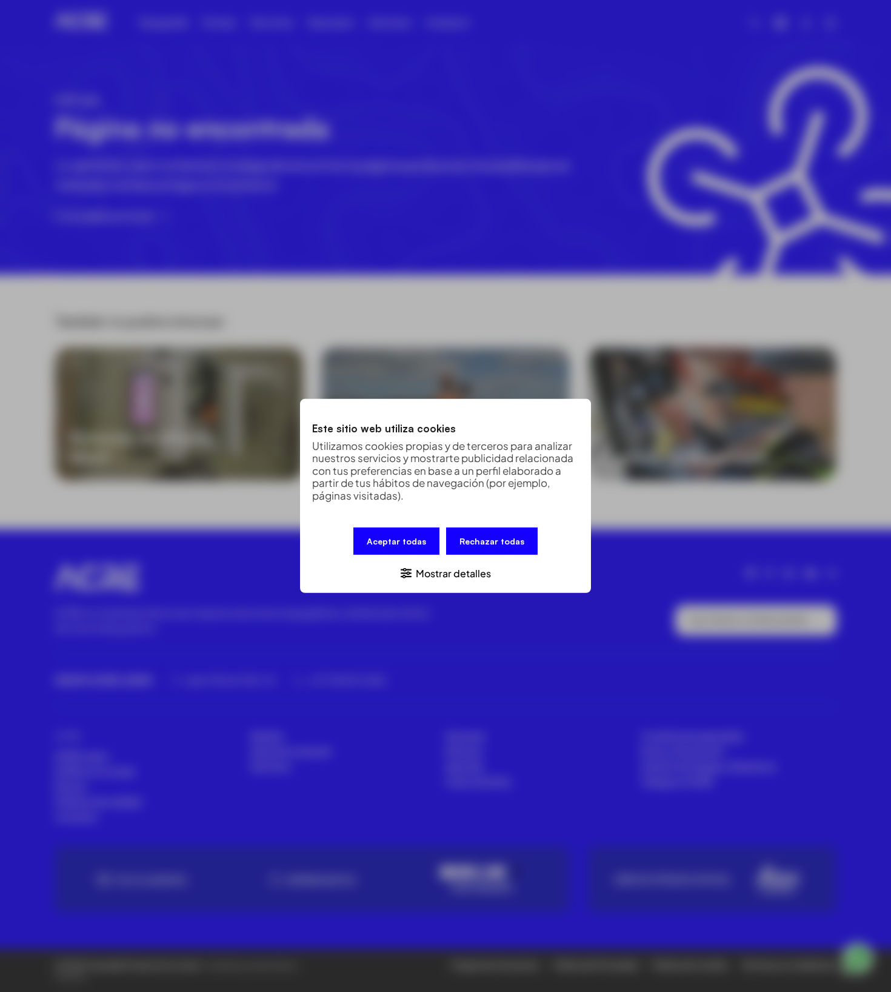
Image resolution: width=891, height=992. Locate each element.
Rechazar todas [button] (491, 541)
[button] (445, 573)
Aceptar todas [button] (396, 541)
